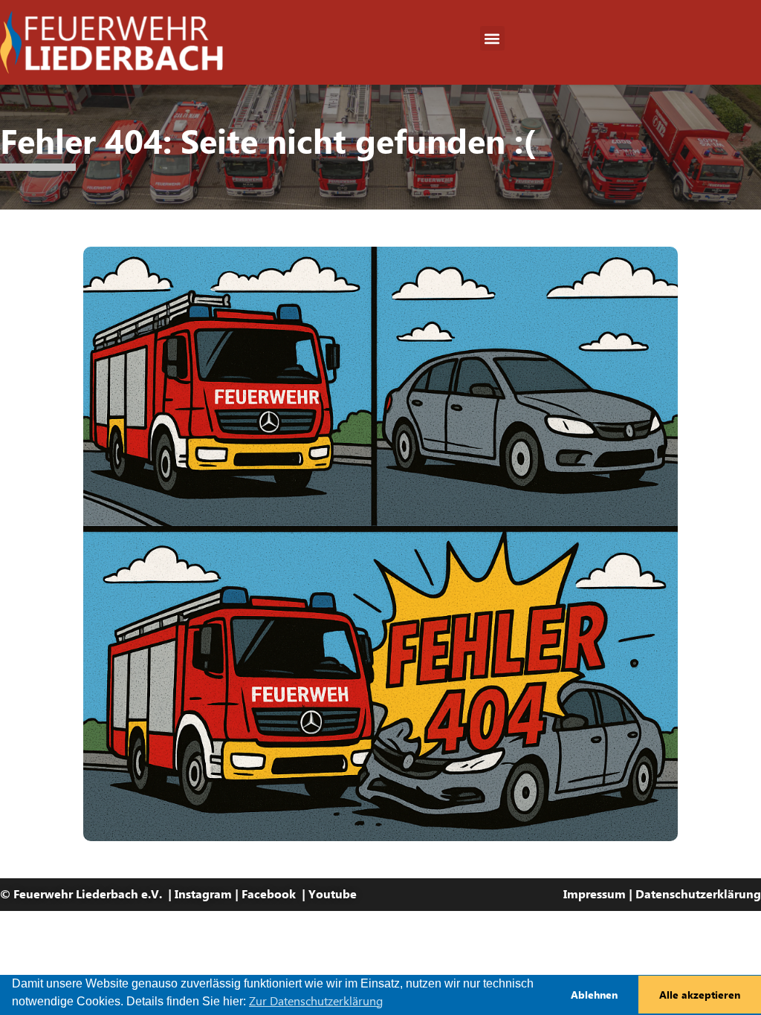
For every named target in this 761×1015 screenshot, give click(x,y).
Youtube (332, 894)
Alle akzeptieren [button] (699, 995)
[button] (492, 38)
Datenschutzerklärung (698, 894)
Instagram (203, 894)
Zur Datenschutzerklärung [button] (316, 1001)
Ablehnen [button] (594, 995)
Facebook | (275, 894)
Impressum (594, 894)
